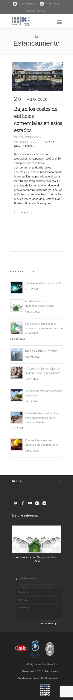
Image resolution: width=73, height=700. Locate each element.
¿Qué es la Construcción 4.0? (43, 283)
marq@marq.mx (27, 4)
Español (41, 11)
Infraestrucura (27, 141)
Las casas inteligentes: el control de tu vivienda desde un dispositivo (44, 328)
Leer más (24, 212)
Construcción (30, 137)
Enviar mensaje (49, 623)
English (30, 11)
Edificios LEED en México (41, 350)
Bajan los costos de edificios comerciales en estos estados (38, 119)
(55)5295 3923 (52, 4)
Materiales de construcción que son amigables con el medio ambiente (41, 418)
